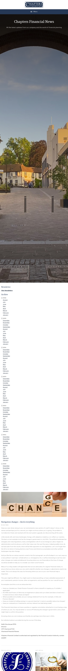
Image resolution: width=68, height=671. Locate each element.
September (6, 327)
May (4, 306)
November (6, 322)
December (6, 320)
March (5, 310)
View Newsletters (7, 290)
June (4, 304)
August (5, 300)
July (4, 302)
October (5, 324)
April (4, 308)
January (5, 315)
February (6, 312)
